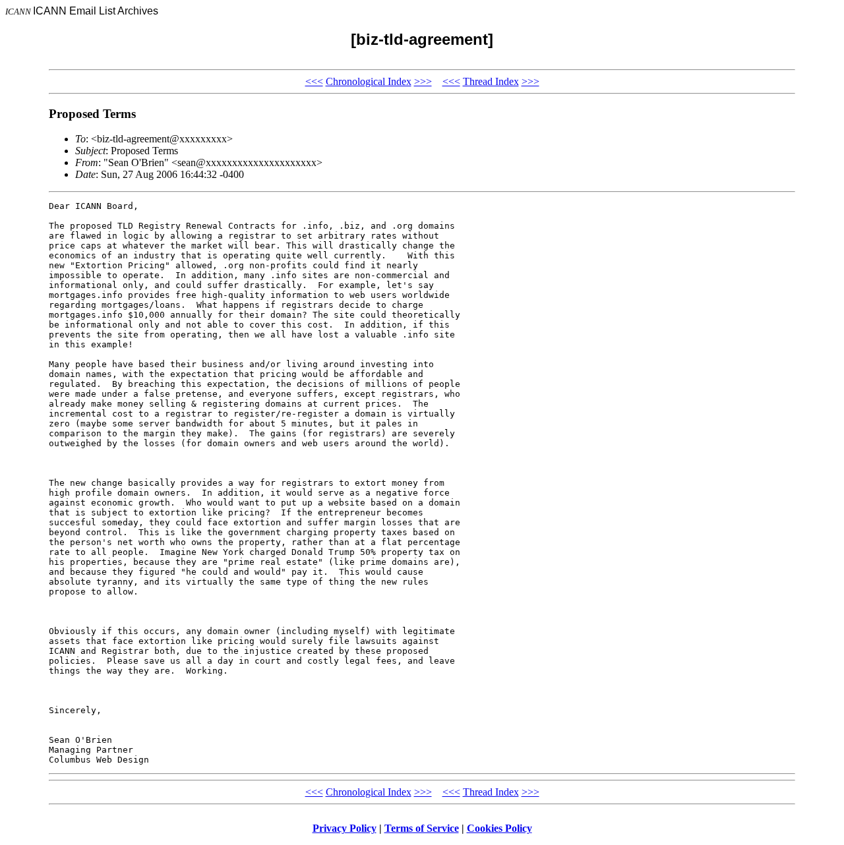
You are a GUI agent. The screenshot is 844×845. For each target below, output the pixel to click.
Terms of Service (421, 828)
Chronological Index (368, 81)
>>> (423, 81)
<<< (314, 81)
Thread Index (491, 81)
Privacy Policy (345, 828)
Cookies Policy (499, 828)
